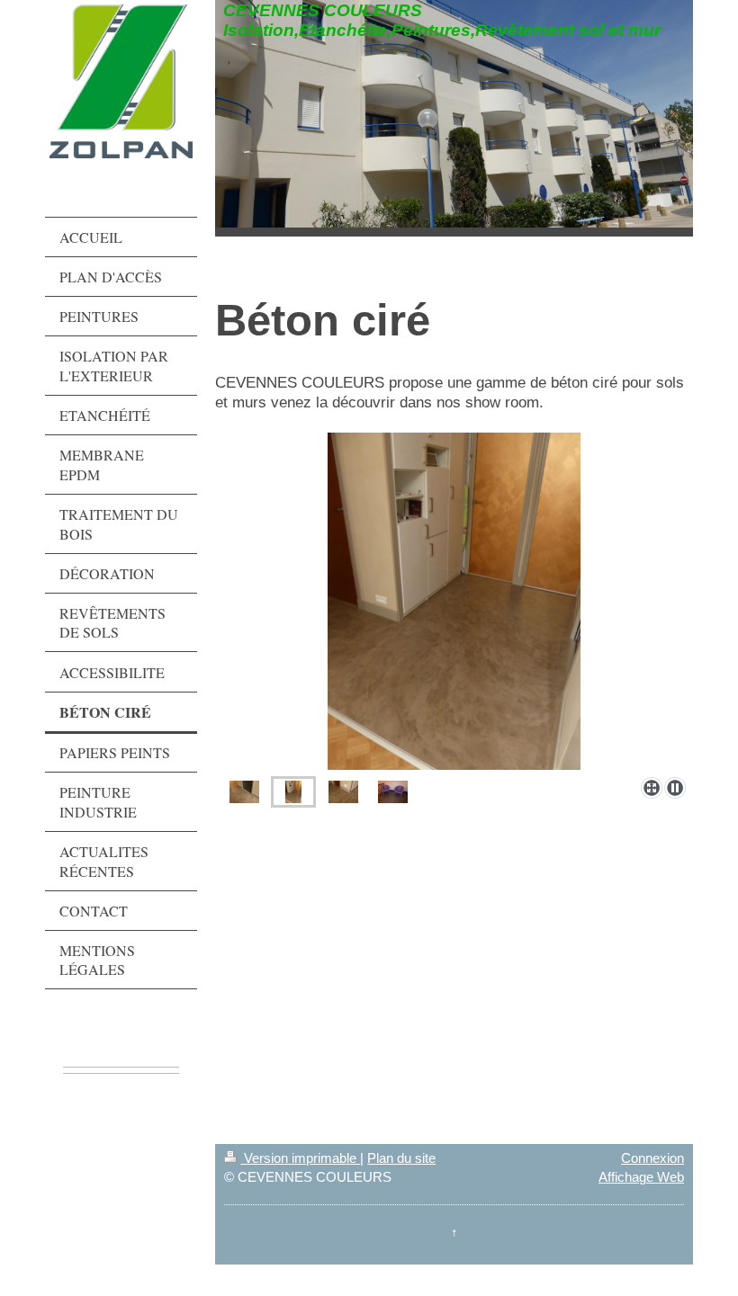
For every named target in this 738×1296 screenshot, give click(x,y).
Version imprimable (300, 1158)
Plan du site (401, 1158)
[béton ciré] (454, 601)
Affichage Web (641, 1176)
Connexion (652, 1158)
